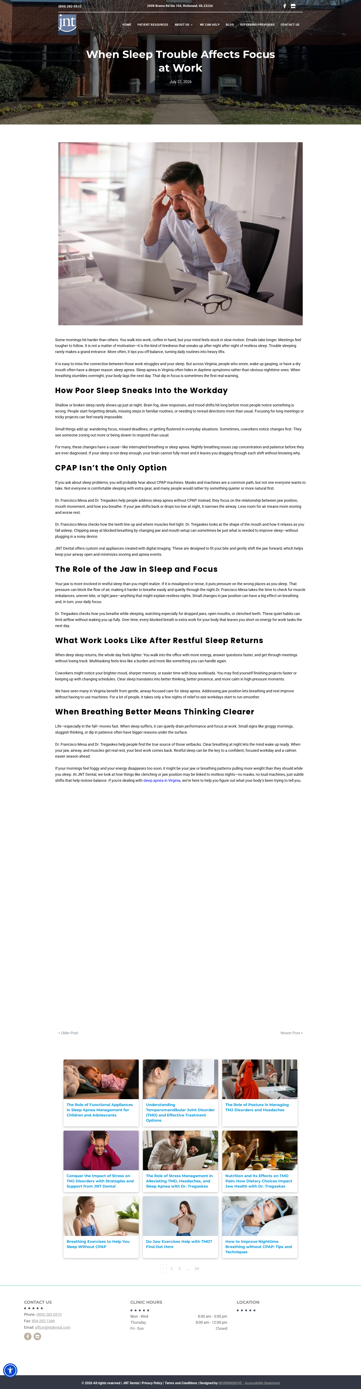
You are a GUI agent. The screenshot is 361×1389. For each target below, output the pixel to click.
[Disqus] (180, 855)
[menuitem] (126, 25)
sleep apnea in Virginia (161, 780)
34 (197, 1268)
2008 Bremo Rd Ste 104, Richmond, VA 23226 (180, 6)
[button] (10, 1370)
